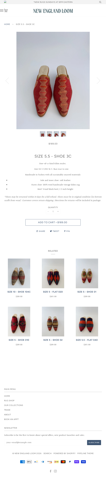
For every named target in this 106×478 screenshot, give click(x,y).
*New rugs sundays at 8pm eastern (53, 2)
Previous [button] (9, 80)
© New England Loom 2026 (27, 453)
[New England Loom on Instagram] (55, 471)
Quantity (53, 207)
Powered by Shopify (64, 453)
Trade (7, 410)
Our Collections (13, 405)
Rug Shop (9, 400)
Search (47, 453)
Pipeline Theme (85, 453)
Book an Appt (11, 419)
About (7, 414)
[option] (53, 80)
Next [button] (97, 80)
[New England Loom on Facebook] (50, 471)
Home (7, 24)
